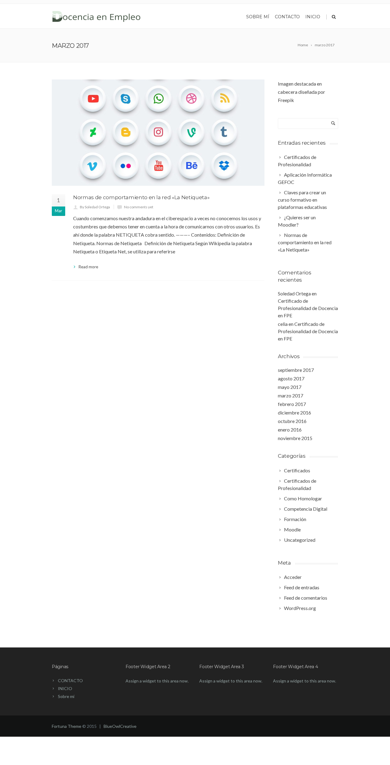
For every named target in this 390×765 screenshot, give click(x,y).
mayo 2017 (289, 387)
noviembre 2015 (295, 438)
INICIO (65, 688)
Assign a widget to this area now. (157, 680)
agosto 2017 (291, 378)
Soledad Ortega (294, 293)
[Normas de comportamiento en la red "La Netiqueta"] (158, 132)
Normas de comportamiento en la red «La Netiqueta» (141, 197)
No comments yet (138, 207)
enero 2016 (290, 429)
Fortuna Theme (66, 726)
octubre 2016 (292, 421)
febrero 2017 (292, 404)
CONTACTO (287, 16)
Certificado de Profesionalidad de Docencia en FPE (308, 308)
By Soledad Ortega (95, 207)
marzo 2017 (290, 395)
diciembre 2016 (294, 412)
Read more (88, 266)
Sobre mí (257, 16)
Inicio (312, 16)
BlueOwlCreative (120, 726)
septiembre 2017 (296, 370)
